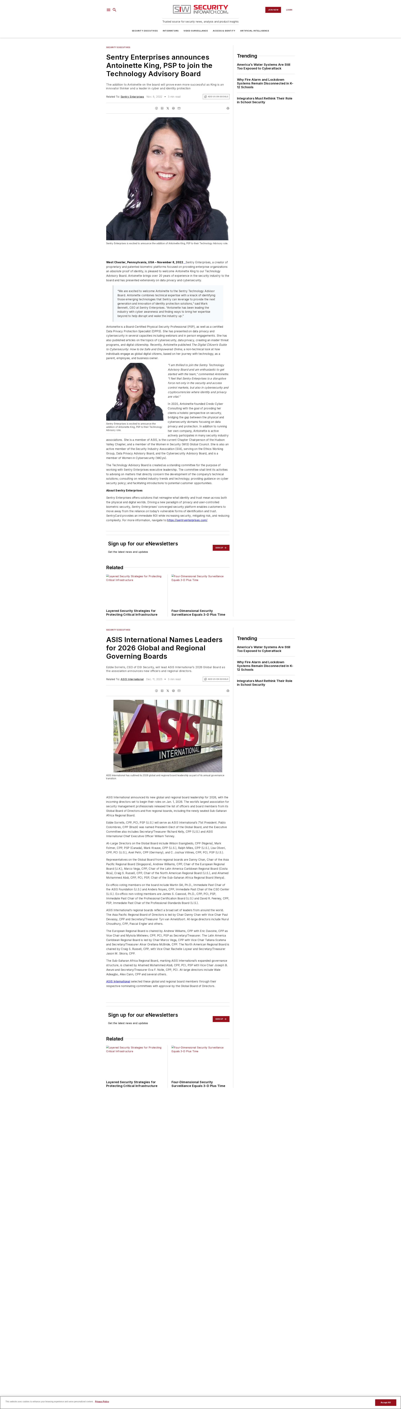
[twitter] (167, 108)
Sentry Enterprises (132, 96)
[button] (108, 10)
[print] (227, 108)
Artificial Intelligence (254, 31)
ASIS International (132, 679)
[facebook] (156, 108)
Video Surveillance (196, 31)
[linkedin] (162, 108)
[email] (179, 108)
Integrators (171, 31)
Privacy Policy (102, 1401)
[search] (114, 10)
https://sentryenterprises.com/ (187, 520)
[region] (200, 1402)
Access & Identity (224, 31)
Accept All (386, 1402)
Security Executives (145, 31)
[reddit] (173, 108)
